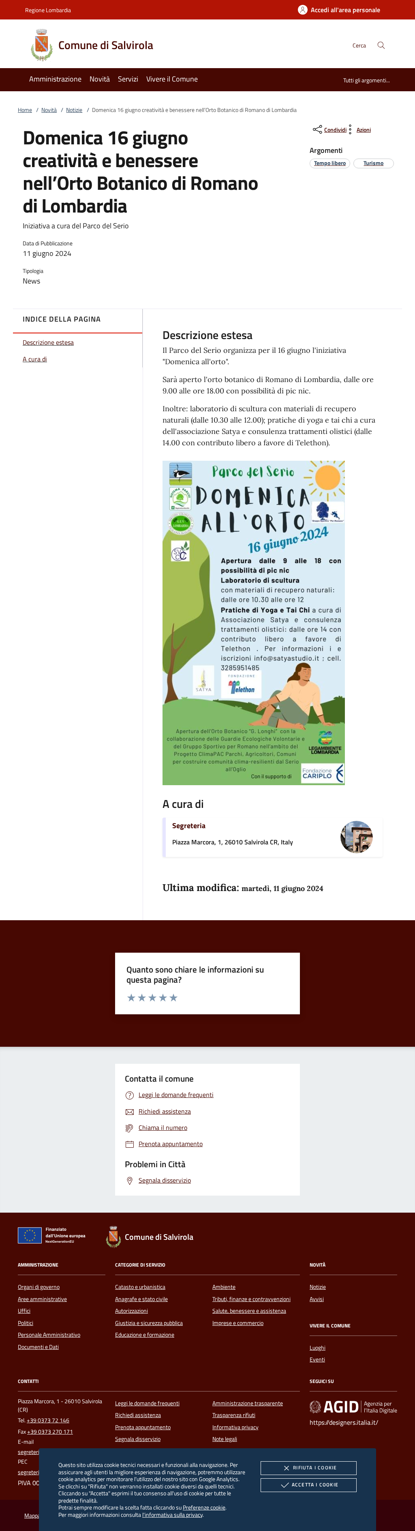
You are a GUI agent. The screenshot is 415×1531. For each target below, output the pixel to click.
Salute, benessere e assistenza (249, 1310)
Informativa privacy (235, 1427)
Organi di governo (39, 1286)
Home (25, 109)
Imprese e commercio (237, 1322)
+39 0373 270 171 (50, 1431)
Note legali (224, 1438)
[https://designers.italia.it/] (353, 1406)
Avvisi (317, 1299)
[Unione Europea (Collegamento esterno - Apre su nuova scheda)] (54, 1237)
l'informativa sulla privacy (172, 1514)
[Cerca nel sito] (381, 45)
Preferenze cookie (204, 1507)
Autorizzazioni (131, 1310)
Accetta (315, 1484)
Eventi (317, 1359)
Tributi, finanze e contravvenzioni (251, 1299)
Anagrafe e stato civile (141, 1299)
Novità (49, 109)
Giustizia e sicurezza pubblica (149, 1322)
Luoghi (317, 1347)
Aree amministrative (42, 1299)
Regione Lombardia (48, 10)
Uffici (24, 1310)
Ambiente (223, 1286)
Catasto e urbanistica (140, 1286)
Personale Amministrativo (49, 1334)
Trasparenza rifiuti (233, 1415)
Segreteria (188, 825)
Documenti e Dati (38, 1346)
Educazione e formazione (144, 1334)
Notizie (74, 109)
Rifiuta (315, 1467)
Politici (25, 1322)
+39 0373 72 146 (48, 1420)
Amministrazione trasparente (247, 1403)
